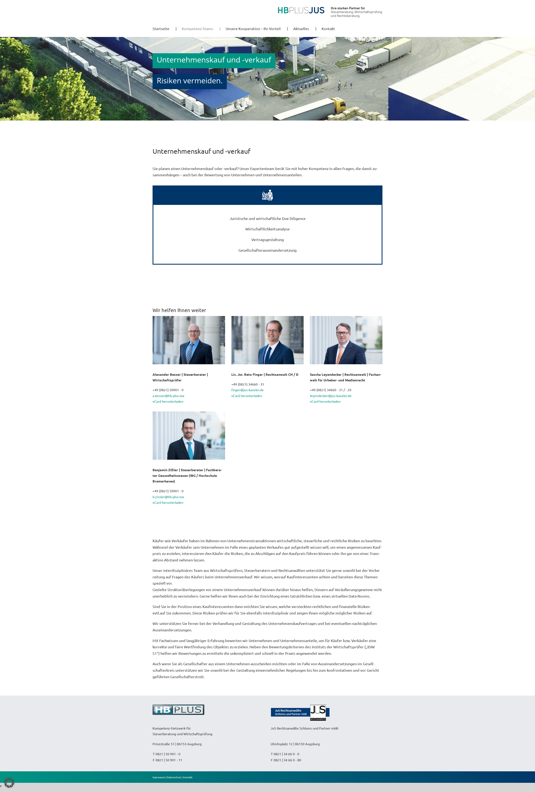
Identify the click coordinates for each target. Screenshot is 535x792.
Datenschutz (174, 777)
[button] (9, 783)
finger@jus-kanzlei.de (247, 390)
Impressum (159, 777)
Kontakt (187, 777)
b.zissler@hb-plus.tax (168, 497)
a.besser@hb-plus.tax (168, 395)
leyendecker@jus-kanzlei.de (331, 395)
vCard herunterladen (168, 401)
